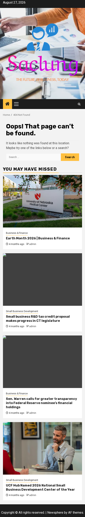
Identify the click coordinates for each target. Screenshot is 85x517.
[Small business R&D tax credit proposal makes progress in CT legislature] (42, 279)
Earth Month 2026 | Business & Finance (38, 238)
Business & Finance (17, 233)
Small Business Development (22, 311)
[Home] (7, 104)
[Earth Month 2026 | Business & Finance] (42, 201)
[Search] (79, 104)
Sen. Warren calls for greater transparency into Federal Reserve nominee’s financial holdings (41, 403)
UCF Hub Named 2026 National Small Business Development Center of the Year (40, 487)
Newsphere (55, 512)
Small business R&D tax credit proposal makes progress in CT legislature (38, 319)
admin (32, 244)
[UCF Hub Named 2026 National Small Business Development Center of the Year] (42, 448)
